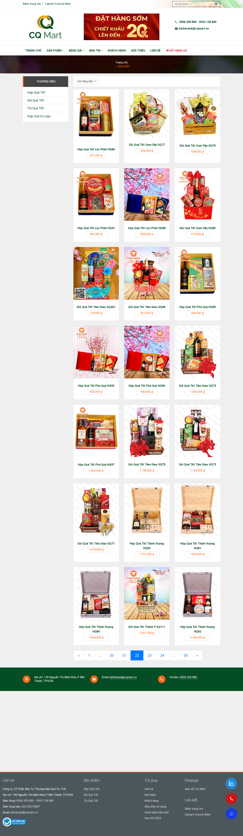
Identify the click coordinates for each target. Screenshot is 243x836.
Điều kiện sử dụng (155, 806)
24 (162, 655)
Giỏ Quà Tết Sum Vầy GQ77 (147, 144)
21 (124, 655)
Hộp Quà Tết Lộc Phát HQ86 (96, 149)
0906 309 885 (188, 677)
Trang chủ (33, 50)
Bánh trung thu (32, 4)
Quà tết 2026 (152, 818)
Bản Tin (95, 50)
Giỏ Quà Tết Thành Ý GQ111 (146, 627)
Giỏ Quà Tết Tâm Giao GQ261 (96, 307)
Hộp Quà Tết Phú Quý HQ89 (197, 307)
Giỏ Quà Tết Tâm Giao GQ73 (197, 464)
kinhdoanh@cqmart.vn (194, 28)
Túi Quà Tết (35, 108)
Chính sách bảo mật (156, 812)
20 (112, 655)
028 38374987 (31, 806)
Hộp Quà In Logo (39, 116)
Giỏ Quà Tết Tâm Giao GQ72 (197, 385)
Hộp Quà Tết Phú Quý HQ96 (147, 385)
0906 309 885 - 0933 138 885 (197, 22)
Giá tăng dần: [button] (86, 81)
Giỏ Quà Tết (35, 100)
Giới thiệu (138, 50)
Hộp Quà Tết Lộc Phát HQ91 (96, 228)
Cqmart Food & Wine (58, 4)
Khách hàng (117, 50)
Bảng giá (76, 50)
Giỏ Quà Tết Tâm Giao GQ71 (96, 543)
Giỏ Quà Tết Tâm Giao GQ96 (146, 307)
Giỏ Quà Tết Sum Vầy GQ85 (197, 228)
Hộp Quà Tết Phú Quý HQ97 (96, 464)
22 (139, 655)
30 (186, 655)
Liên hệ (155, 50)
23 (150, 655)
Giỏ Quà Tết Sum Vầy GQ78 (197, 145)
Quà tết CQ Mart (195, 789)
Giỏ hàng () (178, 50)
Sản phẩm (54, 50)
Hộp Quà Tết (36, 92)
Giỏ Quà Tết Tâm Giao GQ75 (146, 464)
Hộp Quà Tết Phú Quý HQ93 (96, 385)
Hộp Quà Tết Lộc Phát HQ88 (147, 228)
